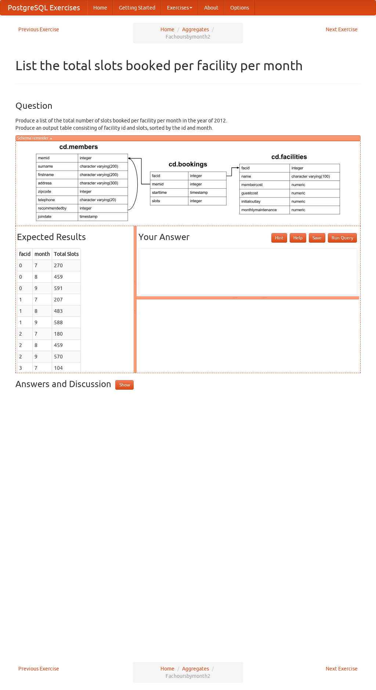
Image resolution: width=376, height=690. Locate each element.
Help (298, 237)
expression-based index (100, 540)
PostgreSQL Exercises (44, 7)
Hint (279, 237)
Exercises (178, 8)
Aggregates (195, 29)
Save (317, 237)
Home (100, 8)
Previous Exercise (38, 29)
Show (124, 384)
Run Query (342, 237)
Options (239, 8)
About (211, 8)
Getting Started (137, 8)
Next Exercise (342, 29)
